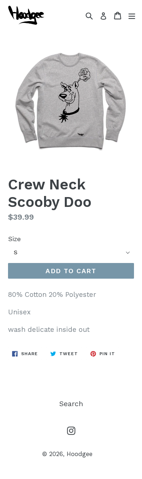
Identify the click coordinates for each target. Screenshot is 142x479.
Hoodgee (79, 454)
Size (14, 239)
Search (71, 403)
